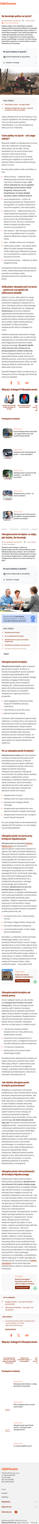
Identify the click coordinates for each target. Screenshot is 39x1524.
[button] (11, 383)
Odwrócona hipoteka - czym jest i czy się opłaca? (19, 1308)
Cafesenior (4, 529)
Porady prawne (14, 529)
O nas (4, 1489)
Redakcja (5, 1497)
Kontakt (4, 1493)
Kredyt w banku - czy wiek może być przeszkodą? (19, 1303)
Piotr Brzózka (11, 544)
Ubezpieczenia (25, 529)
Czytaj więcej (10, 1329)
